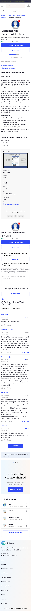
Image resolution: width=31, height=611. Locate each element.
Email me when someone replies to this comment (16, 289)
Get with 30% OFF (15, 489)
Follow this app (8, 65)
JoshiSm (4, 426)
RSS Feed (4, 603)
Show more (15, 446)
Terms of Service (6, 577)
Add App (3, 564)
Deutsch (9, 555)
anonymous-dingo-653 (8, 330)
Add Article (4, 573)
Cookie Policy (5, 590)
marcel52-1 (5, 314)
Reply (9, 325)
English (3, 555)
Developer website (9, 68)
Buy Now (16, 50)
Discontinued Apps (7, 568)
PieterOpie (4, 392)
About (3, 560)
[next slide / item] (27, 160)
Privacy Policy (5, 581)
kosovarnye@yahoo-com (9, 357)
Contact (3, 594)
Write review (15, 259)
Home (3, 15)
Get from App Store (17, 45)
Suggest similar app (15, 532)
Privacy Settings (6, 586)
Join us (27, 1)
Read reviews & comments (8, 61)
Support (3, 599)
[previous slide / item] (4, 160)
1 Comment (24, 352)
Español (14, 555)
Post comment (15, 294)
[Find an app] (7, 6)
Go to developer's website (12, 204)
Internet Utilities (10, 15)
